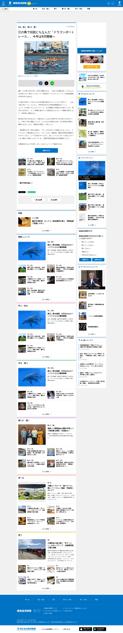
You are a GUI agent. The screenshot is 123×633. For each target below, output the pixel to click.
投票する (85, 259)
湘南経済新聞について (51, 608)
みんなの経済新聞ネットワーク (26, 629)
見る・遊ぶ (45, 9)
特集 (88, 9)
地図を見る (46, 150)
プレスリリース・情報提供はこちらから (76, 608)
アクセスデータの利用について (53, 611)
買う (55, 9)
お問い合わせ (68, 611)
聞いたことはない (88, 245)
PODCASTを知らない (89, 255)
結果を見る (98, 259)
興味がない (85, 252)
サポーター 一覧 (92, 67)
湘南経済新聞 (17, 3)
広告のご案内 (48, 613)
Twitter (112, 3)
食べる (35, 9)
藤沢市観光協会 (25, 183)
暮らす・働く (66, 9)
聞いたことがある (88, 242)
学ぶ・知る (78, 9)
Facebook (108, 3)
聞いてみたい (86, 248)
